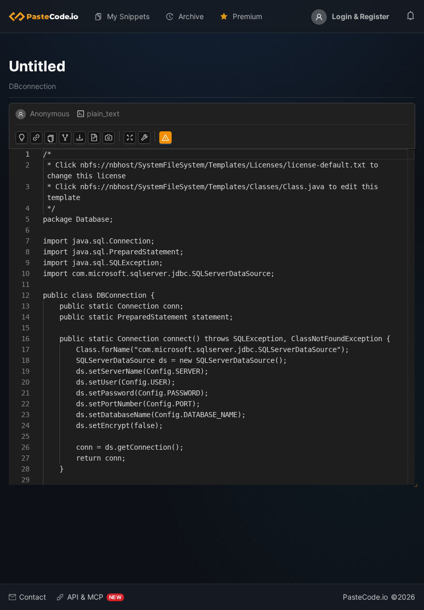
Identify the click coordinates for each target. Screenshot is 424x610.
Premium (247, 16)
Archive (191, 16)
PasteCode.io (365, 596)
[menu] (212, 16)
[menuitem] (47, 16)
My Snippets (128, 16)
